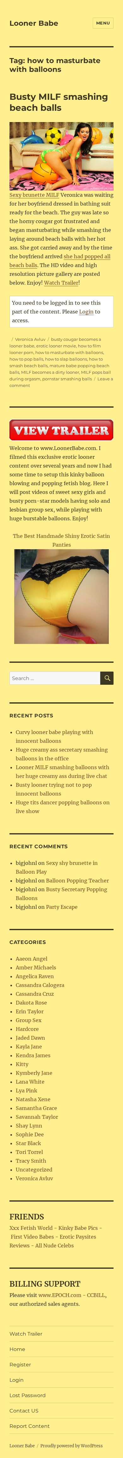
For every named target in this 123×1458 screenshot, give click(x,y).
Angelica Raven (35, 976)
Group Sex (29, 1020)
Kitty (22, 1064)
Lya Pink (26, 1090)
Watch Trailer (61, 283)
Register (20, 1365)
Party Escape (62, 907)
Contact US (23, 1411)
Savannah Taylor (37, 1117)
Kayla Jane (29, 1046)
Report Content (29, 1426)
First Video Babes (32, 1237)
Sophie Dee (30, 1134)
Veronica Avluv (30, 339)
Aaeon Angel (31, 959)
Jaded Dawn (30, 1038)
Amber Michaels (36, 967)
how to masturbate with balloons (69, 352)
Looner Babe (33, 23)
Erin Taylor (30, 1011)
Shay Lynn (29, 1126)
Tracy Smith (31, 1161)
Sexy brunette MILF (34, 195)
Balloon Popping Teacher (77, 880)
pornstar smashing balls (67, 378)
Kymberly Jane (34, 1073)
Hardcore (27, 1029)
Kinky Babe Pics (78, 1228)
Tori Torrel (29, 1152)
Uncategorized (34, 1169)
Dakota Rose (31, 1003)
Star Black (28, 1143)
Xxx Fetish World (31, 1228)
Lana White (30, 1082)
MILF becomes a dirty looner (50, 372)
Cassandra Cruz (35, 994)
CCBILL (96, 1295)
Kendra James (33, 1055)
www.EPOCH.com (59, 1295)
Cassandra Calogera (40, 985)
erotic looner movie (56, 345)
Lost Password (27, 1395)
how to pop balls (26, 359)
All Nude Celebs (54, 1245)
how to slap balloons (66, 359)
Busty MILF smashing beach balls (58, 102)
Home (17, 1349)
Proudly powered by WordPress (71, 1446)
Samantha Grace (36, 1108)
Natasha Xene (33, 1099)
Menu (103, 22)
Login (86, 311)
